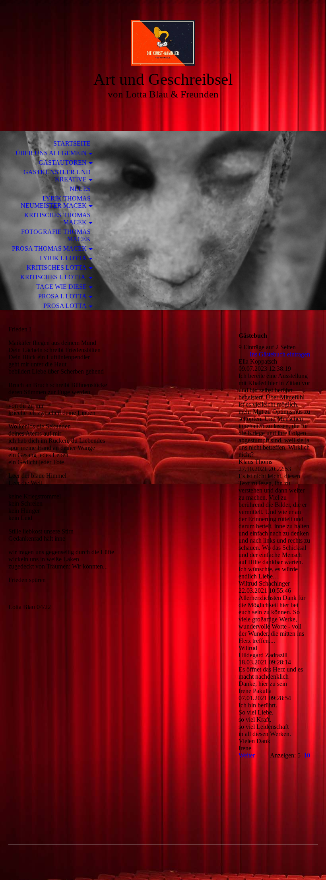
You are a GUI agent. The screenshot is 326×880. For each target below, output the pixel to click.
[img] (163, 43)
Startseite (72, 143)
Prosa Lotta (65, 305)
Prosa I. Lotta (62, 296)
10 (307, 755)
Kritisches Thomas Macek (57, 219)
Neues (80, 188)
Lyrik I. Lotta (63, 258)
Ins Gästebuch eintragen (280, 354)
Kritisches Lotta (57, 267)
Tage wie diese (61, 286)
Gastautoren (63, 162)
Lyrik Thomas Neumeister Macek (56, 202)
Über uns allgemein (51, 153)
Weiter (247, 755)
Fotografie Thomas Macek (56, 235)
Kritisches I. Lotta (53, 277)
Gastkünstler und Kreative (57, 176)
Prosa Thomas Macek (49, 248)
